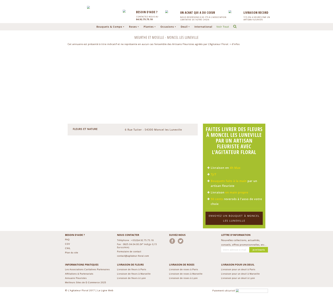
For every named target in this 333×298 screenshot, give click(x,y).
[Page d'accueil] (88, 7)
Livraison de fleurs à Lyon (131, 278)
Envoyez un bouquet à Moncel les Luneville (234, 218)
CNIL (68, 248)
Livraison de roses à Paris (183, 269)
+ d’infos (235, 44)
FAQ (67, 239)
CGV (67, 244)
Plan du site (71, 252)
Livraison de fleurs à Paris (131, 269)
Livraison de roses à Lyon (183, 278)
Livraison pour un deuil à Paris (238, 269)
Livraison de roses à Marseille (186, 274)
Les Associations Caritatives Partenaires (87, 269)
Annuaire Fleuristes (76, 278)
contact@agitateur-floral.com (133, 256)
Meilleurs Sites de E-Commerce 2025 (85, 282)
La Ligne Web (105, 290)
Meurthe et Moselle (149, 37)
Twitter (181, 241)
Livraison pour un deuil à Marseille (240, 274)
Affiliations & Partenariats (79, 274)
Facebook (172, 241)
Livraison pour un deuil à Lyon (238, 278)
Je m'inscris (259, 249)
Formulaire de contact (129, 251)
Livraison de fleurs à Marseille (134, 274)
